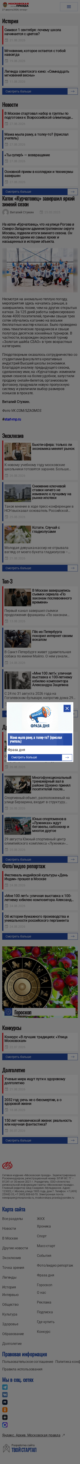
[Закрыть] (67, 708)
